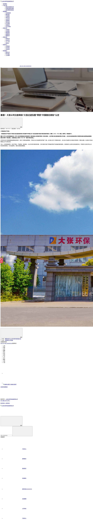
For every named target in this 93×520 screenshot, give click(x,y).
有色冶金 (8, 22)
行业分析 (8, 49)
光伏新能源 (8, 12)
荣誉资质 (8, 32)
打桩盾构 (8, 16)
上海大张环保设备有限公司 (12, 399)
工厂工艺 (8, 41)
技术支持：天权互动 (5, 403)
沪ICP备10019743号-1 (5, 400)
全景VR (7, 43)
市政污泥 (8, 17)
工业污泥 (8, 19)
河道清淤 (8, 20)
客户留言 (8, 53)
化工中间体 (8, 26)
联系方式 (8, 52)
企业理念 (8, 31)
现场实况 (8, 38)
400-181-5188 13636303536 (6, 343)
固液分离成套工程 (10, 6)
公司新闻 (8, 46)
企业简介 (8, 29)
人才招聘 (8, 55)
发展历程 (8, 34)
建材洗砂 (8, 14)
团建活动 (8, 35)
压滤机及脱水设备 (10, 8)
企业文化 (8, 40)
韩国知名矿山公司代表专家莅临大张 (13, 338)
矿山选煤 (8, 23)
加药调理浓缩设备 (10, 9)
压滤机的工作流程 (9, 340)
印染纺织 (8, 25)
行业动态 (8, 47)
